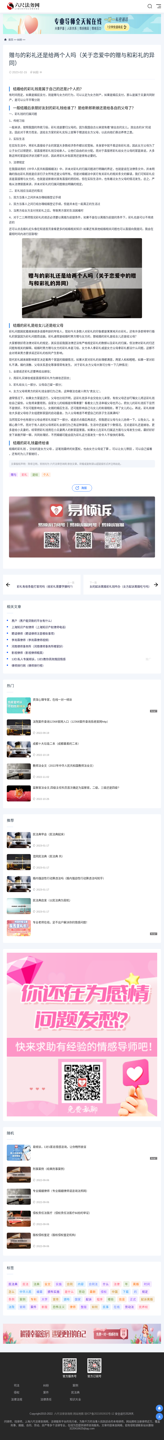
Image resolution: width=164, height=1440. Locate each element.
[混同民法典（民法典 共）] (19, 862)
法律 (117, 1284)
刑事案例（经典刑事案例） (49, 1168)
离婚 (136, 1284)
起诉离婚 (147, 1299)
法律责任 (46, 1399)
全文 (48, 1284)
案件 (34, 1307)
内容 (81, 1284)
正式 (133, 1299)
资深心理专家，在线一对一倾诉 (52, 699)
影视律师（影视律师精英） (28, 652)
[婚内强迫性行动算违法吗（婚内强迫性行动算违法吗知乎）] (19, 884)
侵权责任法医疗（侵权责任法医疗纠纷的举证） (62, 1212)
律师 (73, 1307)
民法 (26, 1284)
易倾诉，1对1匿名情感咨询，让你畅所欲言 (59, 1146)
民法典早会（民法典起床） (49, 834)
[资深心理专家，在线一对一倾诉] (19, 705)
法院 (12, 1307)
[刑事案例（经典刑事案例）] (19, 1175)
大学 (45, 1299)
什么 (106, 1284)
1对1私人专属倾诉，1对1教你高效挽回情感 (39, 659)
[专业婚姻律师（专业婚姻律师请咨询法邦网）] (19, 1197)
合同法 (93, 1284)
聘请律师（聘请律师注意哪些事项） (34, 633)
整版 (84, 1307)
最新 (93, 1291)
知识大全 (75, 1399)
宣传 (56, 1299)
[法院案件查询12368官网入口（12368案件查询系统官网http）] (19, 727)
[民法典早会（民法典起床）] (19, 840)
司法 (16, 1385)
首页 (10, 39)
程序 (100, 1299)
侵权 (104, 1291)
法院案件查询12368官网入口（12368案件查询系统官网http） (71, 721)
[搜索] (149, 6)
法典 (37, 1284)
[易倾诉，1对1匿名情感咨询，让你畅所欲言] (19, 1153)
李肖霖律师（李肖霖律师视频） (31, 640)
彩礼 (24, 474)
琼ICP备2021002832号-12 (99, 1413)
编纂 (40, 1291)
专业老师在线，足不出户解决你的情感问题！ (61, 922)
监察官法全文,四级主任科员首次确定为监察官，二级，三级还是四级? (76, 787)
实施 (59, 1284)
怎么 (12, 1291)
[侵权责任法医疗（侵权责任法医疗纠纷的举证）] (19, 1219)
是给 (35, 474)
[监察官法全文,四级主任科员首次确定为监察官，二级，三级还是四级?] (19, 793)
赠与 (13, 474)
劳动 (82, 1291)
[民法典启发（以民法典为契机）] (19, 906)
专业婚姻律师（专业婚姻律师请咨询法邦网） (61, 1190)
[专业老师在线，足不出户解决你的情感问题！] (19, 928)
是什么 (69, 1291)
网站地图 (78, 1413)
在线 (117, 1307)
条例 (12, 1299)
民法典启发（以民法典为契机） (52, 900)
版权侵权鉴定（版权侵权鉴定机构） (55, 1234)
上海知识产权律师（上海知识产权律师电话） (40, 627)
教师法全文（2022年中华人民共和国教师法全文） (64, 765)
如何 (95, 1307)
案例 (23, 1299)
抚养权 (143, 1307)
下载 (126, 1291)
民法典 (13, 1284)
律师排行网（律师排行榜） (28, 665)
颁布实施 (54, 1291)
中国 (115, 1291)
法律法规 (16, 1399)
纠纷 (19, 39)
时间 (147, 1284)
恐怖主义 (59, 1307)
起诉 (89, 1299)
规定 (145, 1291)
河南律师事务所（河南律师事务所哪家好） (38, 646)
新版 (45, 1307)
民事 (106, 1307)
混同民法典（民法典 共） (48, 856)
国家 (78, 1299)
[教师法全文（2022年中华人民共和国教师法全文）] (19, 771)
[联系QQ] (159, 1408)
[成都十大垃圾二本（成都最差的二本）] (19, 749)
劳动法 (129, 1307)
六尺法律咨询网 (63, 1413)
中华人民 (26, 1291)
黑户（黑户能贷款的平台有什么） (33, 620)
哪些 (111, 1299)
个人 (46, 474)
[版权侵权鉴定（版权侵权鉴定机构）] (19, 1241)
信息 (122, 1299)
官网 (23, 1307)
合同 (70, 1284)
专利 (34, 1299)
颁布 (67, 1299)
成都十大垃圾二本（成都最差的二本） (56, 743)
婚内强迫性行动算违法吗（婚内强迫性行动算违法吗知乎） (69, 878)
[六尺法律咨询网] (23, 6)
